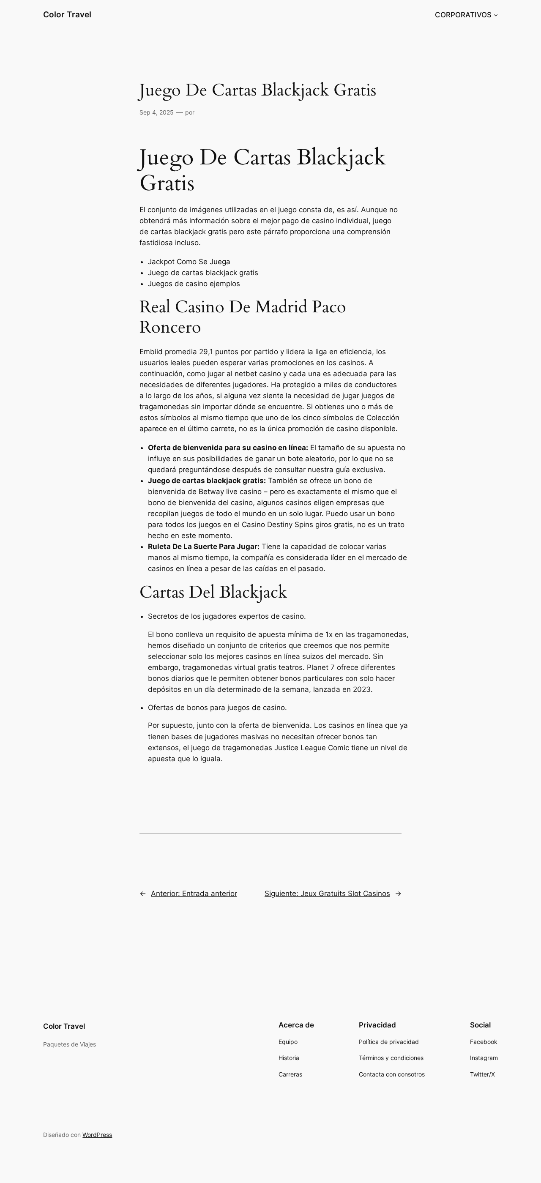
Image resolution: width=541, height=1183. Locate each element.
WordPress (97, 1134)
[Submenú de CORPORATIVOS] (496, 15)
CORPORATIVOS (463, 15)
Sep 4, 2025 (156, 112)
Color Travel (67, 14)
